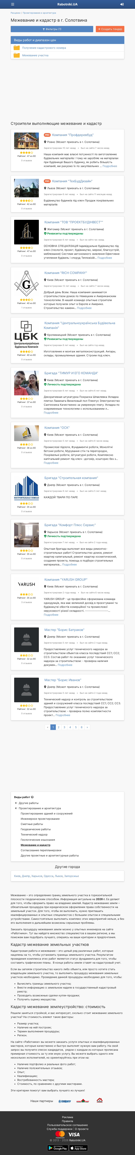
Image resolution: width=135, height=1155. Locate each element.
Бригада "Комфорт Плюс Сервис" (70, 525)
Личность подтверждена (64, 384)
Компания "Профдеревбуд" (73, 135)
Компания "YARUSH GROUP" (65, 580)
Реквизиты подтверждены (65, 233)
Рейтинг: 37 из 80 (26, 402)
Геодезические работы (36, 829)
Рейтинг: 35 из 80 (26, 507)
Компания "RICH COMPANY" (65, 273)
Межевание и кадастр (35, 845)
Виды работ (22, 797)
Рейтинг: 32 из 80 (26, 659)
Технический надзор (34, 834)
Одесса (48, 876)
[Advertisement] (67, 90)
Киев (17, 876)
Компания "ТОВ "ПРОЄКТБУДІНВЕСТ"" (73, 222)
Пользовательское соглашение (67, 1125)
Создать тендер (111, 29)
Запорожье (71, 876)
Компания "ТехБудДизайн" (72, 181)
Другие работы (29, 803)
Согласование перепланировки (41, 850)
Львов (59, 876)
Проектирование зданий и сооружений (47, 813)
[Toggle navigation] (12, 4)
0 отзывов (26, 160)
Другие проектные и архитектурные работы (50, 855)
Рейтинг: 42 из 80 (26, 204)
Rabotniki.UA (67, 4)
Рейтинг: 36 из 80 (26, 448)
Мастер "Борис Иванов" (62, 680)
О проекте (81, 1129)
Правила (67, 1121)
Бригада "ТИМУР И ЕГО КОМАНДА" (71, 373)
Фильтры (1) (53, 29)
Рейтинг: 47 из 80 (26, 156)
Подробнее (110, 166)
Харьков (36, 876)
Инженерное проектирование (40, 818)
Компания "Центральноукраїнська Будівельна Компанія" (79, 325)
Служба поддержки (59, 1129)
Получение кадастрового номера (44, 47)
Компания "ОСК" (57, 428)
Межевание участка (35, 55)
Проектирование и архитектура (40, 808)
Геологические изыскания (38, 839)
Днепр (26, 876)
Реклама (67, 1117)
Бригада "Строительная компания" (71, 478)
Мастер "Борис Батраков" (64, 630)
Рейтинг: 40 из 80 (26, 303)
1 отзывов (26, 307)
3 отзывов (26, 602)
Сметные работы (32, 824)
